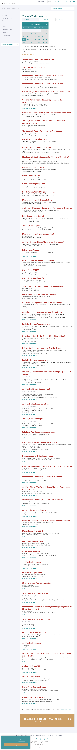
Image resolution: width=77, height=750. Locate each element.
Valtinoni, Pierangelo (30, 442)
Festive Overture (47, 59)
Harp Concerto (39, 697)
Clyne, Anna (27, 270)
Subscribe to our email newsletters (48, 719)
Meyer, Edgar (27, 531)
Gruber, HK (26, 666)
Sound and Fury (39, 278)
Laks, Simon (27, 216)
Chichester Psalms (46, 456)
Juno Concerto (38, 541)
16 (46, 36)
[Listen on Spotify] (70, 1)
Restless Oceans (39, 687)
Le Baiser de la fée (43, 619)
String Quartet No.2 (41, 389)
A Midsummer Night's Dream (49, 348)
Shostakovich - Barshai (31, 606)
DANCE (36, 270)
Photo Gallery (6, 35)
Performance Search (65, 709)
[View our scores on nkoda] (74, 1)
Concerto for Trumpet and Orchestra (57, 208)
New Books (5, 32)
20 (35, 39)
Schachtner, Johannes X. (32, 286)
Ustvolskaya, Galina (30, 92)
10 (24, 36)
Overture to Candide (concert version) (54, 520)
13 (35, 36)
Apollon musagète (43, 583)
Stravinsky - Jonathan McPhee (34, 372)
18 (28, 39)
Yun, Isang (26, 67)
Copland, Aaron (28, 100)
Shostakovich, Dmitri (30, 59)
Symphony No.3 (42, 510)
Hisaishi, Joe (27, 697)
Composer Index (7, 18)
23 (46, 39)
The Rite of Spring (55, 372)
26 (31, 42)
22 (43, 39)
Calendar (15, 8)
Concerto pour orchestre (45, 432)
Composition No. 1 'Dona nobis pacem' (54, 92)
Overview (5, 15)
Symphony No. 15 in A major (51, 500)
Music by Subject (7, 41)
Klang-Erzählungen (46, 260)
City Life (36, 175)
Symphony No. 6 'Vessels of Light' (49, 302)
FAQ (16, 735)
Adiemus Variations (41, 404)
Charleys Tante (40, 633)
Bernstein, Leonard (30, 456)
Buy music (66, 4)
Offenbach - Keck (29, 312)
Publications (39, 4)
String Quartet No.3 (39, 67)
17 (24, 39)
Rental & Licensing (57, 4)
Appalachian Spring (43, 100)
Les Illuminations (44, 147)
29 (43, 42)
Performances (6, 21)
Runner (36, 250)
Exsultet (40, 167)
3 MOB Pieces (38, 666)
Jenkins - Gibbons (29, 242)
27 (35, 42)
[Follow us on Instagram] (62, 1)
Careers (31, 735)
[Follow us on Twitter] (58, 1)
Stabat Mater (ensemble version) (50, 242)
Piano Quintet (38, 216)
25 (28, 42)
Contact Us (23, 735)
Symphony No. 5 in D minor (51, 131)
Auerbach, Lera (28, 302)
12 (31, 36)
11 (28, 36)
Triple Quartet (39, 184)
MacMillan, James (29, 112)
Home (3, 8)
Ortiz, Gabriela (28, 653)
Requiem (37, 226)
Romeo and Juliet (44, 324)
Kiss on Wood (43, 112)
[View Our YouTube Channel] (66, 1)
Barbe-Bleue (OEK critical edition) (51, 336)
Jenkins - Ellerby (29, 487)
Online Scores (6, 38)
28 (39, 42)
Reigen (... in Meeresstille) (53, 286)
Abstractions (38, 552)
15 (43, 36)
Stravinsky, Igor (28, 583)
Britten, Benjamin (29, 147)
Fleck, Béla (26, 541)
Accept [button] (15, 744)
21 (39, 39)
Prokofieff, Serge (29, 324)
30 (46, 42)
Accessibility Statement (55, 735)
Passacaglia (38, 419)
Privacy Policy (40, 735)
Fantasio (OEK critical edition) (49, 312)
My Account (41, 1)
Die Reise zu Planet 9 (48, 442)
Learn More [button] (21, 741)
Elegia (37, 676)
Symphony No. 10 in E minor (51, 75)
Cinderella (41, 572)
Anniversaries (6, 24)
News (4, 26)
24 (24, 42)
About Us (72, 4)
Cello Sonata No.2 (44, 200)
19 (31, 39)
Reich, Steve (27, 175)
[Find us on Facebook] (55, 1)
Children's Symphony (50, 294)
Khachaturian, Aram (30, 192)
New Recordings (7, 29)
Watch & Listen (48, 4)
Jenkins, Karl (27, 121)
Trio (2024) (38, 531)
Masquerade (44, 192)
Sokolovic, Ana (28, 432)
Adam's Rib (42, 139)
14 (39, 36)
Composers (32, 4)
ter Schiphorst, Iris (29, 260)
